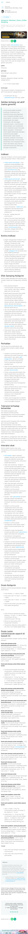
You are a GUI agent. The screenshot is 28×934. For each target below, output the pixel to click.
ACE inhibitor (8, 455)
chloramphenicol (20, 747)
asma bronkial (14, 370)
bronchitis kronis (12, 169)
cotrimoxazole (13, 227)
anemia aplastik (18, 305)
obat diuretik (16, 496)
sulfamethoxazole (9, 97)
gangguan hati (13, 251)
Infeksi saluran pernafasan (12, 162)
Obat (2, 2)
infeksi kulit (19, 207)
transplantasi (8, 520)
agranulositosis (8, 305)
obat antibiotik (15, 45)
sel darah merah (9, 326)
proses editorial (20, 872)
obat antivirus (23, 532)
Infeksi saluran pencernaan (12, 179)
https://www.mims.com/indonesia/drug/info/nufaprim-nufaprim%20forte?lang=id (15, 880)
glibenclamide (20, 547)
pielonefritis (20, 688)
